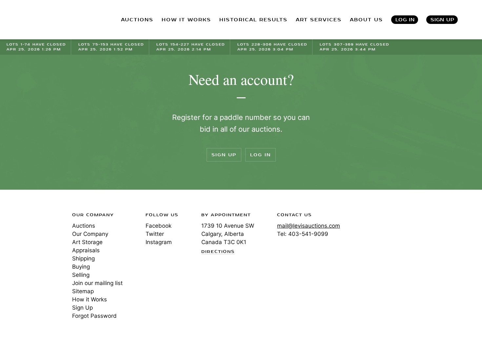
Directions (218, 252)
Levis (28, 238)
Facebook (158, 225)
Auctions (83, 225)
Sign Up (442, 20)
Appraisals (86, 250)
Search (475, 19)
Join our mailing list (97, 283)
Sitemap (83, 291)
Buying (81, 266)
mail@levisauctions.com (308, 225)
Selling (81, 275)
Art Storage (87, 242)
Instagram (159, 242)
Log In (405, 20)
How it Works (89, 299)
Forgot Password (94, 316)
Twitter (155, 234)
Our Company (90, 234)
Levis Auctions (41, 20)
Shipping (83, 258)
